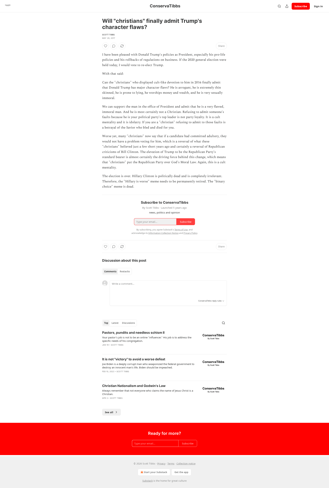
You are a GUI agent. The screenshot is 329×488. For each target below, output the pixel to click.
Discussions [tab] (128, 322)
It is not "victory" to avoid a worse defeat (133, 359)
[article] (164, 341)
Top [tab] (106, 322)
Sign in (318, 6)
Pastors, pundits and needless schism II (133, 333)
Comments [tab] (110, 271)
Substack (147, 480)
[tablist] (117, 271)
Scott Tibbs (108, 34)
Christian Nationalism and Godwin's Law (134, 386)
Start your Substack (155, 472)
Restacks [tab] (125, 271)
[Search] (279, 6)
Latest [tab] (115, 322)
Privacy (161, 463)
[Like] (105, 46)
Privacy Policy (190, 233)
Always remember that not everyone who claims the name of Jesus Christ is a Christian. (147, 392)
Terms (170, 463)
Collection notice (186, 463)
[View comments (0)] (113, 46)
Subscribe (300, 6)
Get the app (181, 472)
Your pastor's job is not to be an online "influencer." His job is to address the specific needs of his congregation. (146, 339)
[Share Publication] (286, 6)
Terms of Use (181, 229)
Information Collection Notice (163, 233)
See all (109, 412)
